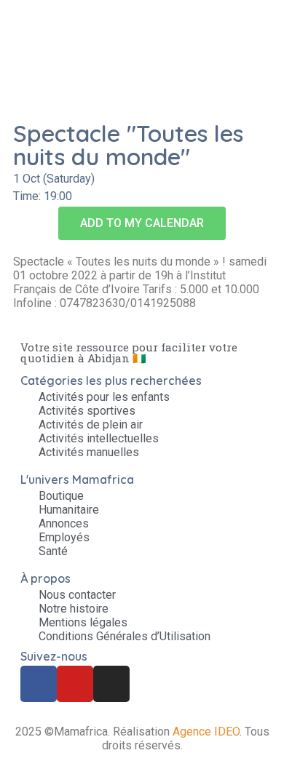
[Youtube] (75, 684)
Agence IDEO (206, 731)
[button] (142, 223)
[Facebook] (38, 684)
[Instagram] (111, 684)
